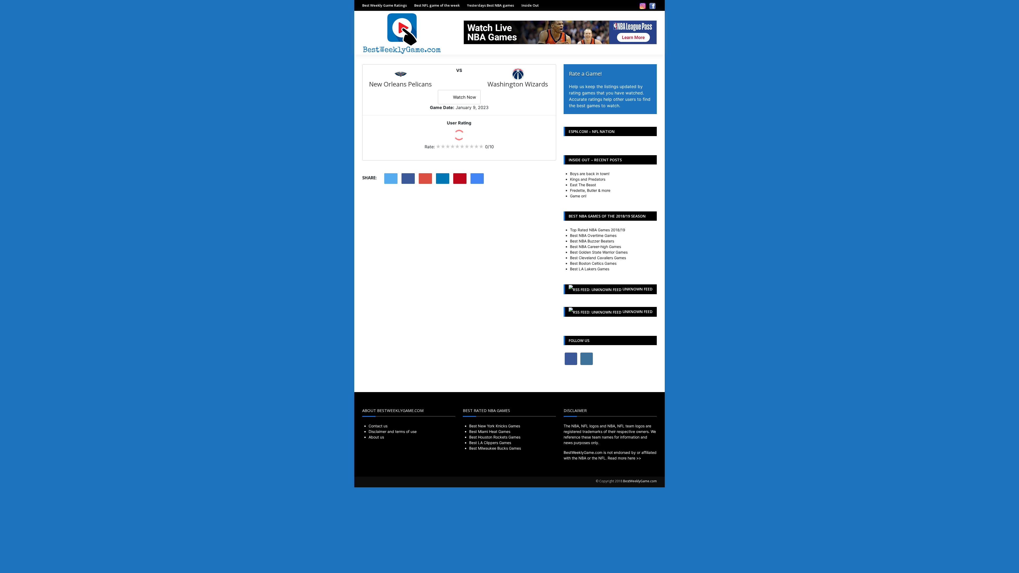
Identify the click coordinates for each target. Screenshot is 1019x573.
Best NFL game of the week (437, 5)
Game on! (578, 196)
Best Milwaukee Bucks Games (495, 448)
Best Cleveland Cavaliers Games (598, 257)
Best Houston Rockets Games (494, 437)
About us (376, 437)
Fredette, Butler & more (590, 190)
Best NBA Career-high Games (595, 246)
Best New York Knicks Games (494, 426)
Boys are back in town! (590, 173)
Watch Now (464, 97)
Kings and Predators (587, 179)
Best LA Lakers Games (589, 269)
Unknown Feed (638, 289)
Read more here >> (624, 458)
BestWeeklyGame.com (640, 481)
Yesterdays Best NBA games (490, 5)
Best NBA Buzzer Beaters (592, 241)
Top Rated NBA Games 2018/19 (597, 230)
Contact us (378, 426)
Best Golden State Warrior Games (599, 252)
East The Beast (583, 185)
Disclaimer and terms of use (393, 431)
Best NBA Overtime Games (593, 235)
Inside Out (530, 5)
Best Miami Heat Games (489, 431)
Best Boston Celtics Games (593, 263)
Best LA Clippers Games (490, 442)
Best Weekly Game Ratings (384, 5)
